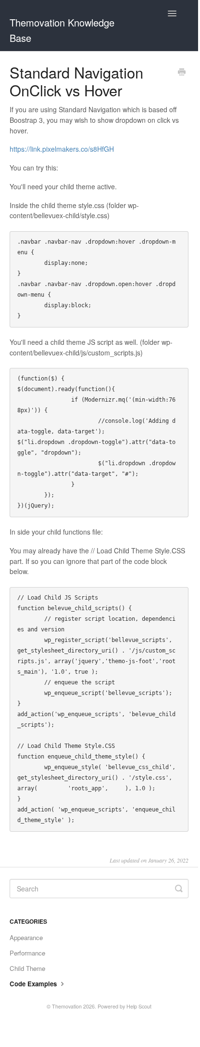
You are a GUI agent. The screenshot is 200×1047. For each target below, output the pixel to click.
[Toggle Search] (179, 888)
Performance (27, 952)
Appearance (26, 937)
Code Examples (34, 983)
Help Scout (138, 1006)
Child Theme (27, 968)
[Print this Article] (182, 72)
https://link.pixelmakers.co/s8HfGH (62, 149)
